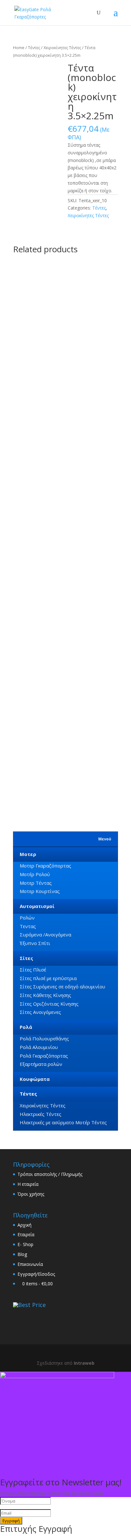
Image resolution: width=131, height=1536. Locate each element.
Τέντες (34, 47)
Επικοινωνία (30, 1264)
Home (18, 47)
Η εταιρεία (27, 1184)
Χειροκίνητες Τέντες (62, 47)
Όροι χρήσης (30, 1194)
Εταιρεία (25, 1234)
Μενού (104, 839)
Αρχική (24, 1225)
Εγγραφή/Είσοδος (36, 1274)
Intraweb (84, 1363)
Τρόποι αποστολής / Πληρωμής (49, 1174)
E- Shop (25, 1244)
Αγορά (56, 424)
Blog (22, 1254)
